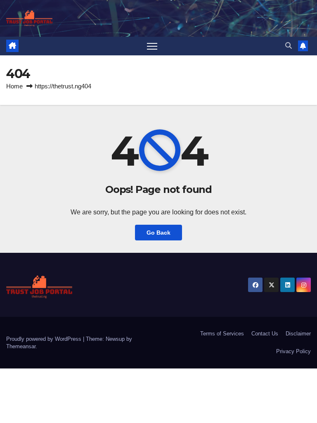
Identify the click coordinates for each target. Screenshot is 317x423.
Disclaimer (298, 333)
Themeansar (20, 346)
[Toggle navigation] (152, 46)
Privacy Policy (293, 351)
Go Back (158, 232)
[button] (288, 45)
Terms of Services (222, 333)
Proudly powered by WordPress (44, 339)
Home (14, 86)
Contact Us (264, 333)
